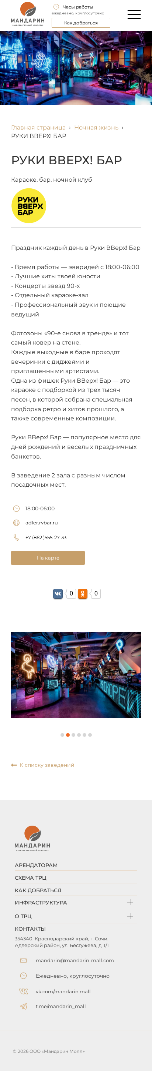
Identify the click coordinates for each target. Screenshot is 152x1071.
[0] (58, 594)
